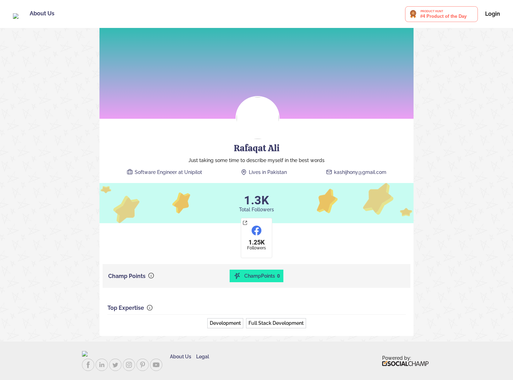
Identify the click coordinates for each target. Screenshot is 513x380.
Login (492, 14)
